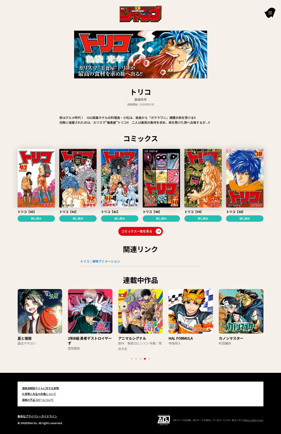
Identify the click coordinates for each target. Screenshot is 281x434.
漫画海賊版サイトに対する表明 (40, 388)
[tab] (132, 359)
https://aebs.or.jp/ (253, 420)
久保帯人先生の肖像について (39, 394)
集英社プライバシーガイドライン (37, 416)
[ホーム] (141, 13)
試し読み (36, 218)
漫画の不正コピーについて (38, 400)
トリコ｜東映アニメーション (100, 261)
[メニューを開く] (270, 13)
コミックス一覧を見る (136, 231)
